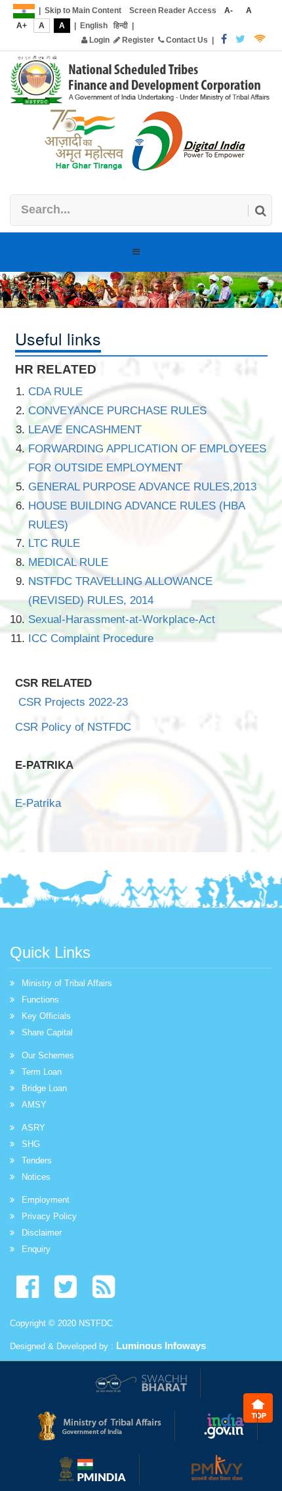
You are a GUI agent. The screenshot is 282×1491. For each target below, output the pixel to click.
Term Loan (42, 1072)
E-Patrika (38, 803)
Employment (46, 1200)
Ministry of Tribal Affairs (67, 983)
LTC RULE (54, 543)
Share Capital (47, 1032)
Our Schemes (48, 1055)
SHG (31, 1144)
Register (137, 40)
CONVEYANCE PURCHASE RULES (117, 410)
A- (228, 10)
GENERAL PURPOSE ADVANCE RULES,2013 (142, 487)
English (94, 25)
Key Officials (46, 1016)
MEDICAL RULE (68, 562)
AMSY (34, 1105)
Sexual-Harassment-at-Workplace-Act (121, 619)
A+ (21, 25)
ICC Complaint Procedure (90, 638)
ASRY (33, 1128)
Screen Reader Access (172, 10)
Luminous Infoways (161, 1345)
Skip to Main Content (83, 10)
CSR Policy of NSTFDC (74, 727)
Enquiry (36, 1249)
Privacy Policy (49, 1216)
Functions (40, 1000)
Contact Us (186, 40)
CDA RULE (55, 391)
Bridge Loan (44, 1088)
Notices (36, 1177)
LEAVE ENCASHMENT (85, 429)
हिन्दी (120, 25)
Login (98, 40)
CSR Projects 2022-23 (73, 702)
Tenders (37, 1160)
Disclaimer (42, 1233)
